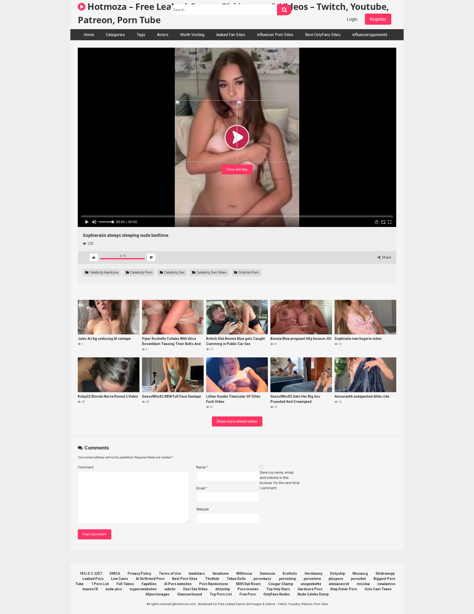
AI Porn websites (178, 584)
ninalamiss (386, 584)
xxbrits (170, 589)
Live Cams (119, 579)
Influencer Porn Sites (275, 34)
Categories (115, 34)
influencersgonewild (369, 34)
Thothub (212, 579)
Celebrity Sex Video (211, 272)
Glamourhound (189, 594)
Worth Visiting (192, 34)
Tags (141, 34)
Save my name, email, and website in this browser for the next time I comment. (279, 480)
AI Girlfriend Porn (150, 579)
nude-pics (113, 589)
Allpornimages (157, 594)
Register (378, 19)
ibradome (221, 573)
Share (386, 257)
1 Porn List (100, 584)
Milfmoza (244, 573)
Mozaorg (360, 573)
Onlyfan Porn (248, 272)
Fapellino (149, 584)
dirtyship (222, 589)
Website (202, 509)
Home (89, 34)
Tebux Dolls (236, 579)
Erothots (290, 573)
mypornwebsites (143, 589)
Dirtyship (337, 573)
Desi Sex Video (195, 589)
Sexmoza (267, 573)
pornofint (358, 579)
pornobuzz (262, 579)
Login (352, 19)
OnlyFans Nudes (276, 594)
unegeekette (311, 584)
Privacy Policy (139, 573)
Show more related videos (237, 421)
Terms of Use (170, 573)
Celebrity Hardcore (103, 272)
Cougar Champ (280, 584)
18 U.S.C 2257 (90, 573)
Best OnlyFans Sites (322, 34)
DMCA (115, 573)
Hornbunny (313, 573)
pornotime (312, 579)
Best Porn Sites (185, 579)
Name (202, 467)
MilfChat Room (248, 584)
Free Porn (247, 594)
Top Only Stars (278, 589)
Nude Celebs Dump (313, 594)
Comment (86, 467)
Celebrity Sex (174, 272)
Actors (162, 34)
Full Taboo (125, 584)
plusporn (336, 579)
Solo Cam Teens (378, 589)
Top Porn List (221, 594)
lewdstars (197, 573)
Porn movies (247, 589)
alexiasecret (339, 584)
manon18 (90, 589)
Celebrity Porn (141, 272)
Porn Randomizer (213, 584)
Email (201, 488)
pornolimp (287, 579)
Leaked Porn (92, 579)
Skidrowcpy (385, 573)
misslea (363, 584)
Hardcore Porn (310, 589)
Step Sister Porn (343, 589)
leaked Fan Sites (230, 34)
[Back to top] (457, 599)
